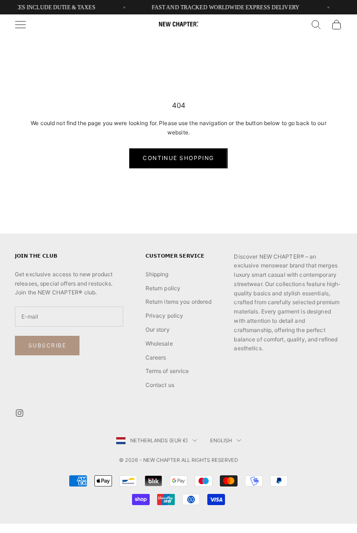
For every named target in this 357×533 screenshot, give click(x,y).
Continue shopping (178, 157)
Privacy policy (164, 315)
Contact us (159, 384)
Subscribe (47, 345)
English (221, 440)
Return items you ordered (178, 301)
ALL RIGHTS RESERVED (209, 460)
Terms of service (167, 370)
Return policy (163, 288)
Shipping (157, 274)
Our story (157, 329)
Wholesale (159, 343)
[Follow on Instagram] (19, 413)
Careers (155, 357)
